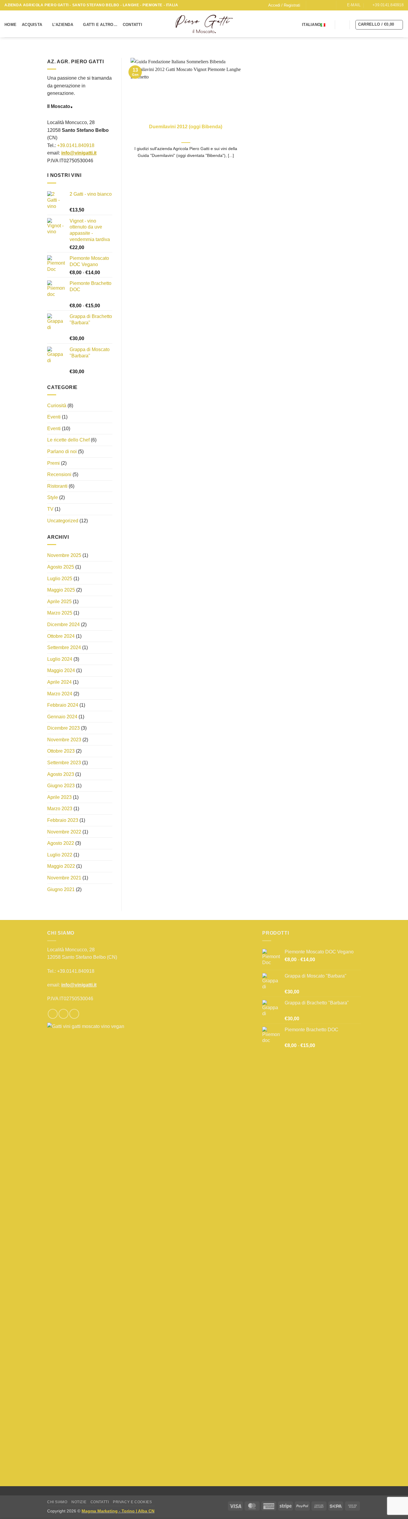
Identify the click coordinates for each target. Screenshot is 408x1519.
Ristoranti (57, 486)
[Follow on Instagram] (317, 5)
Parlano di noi (62, 451)
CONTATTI (132, 24)
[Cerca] (342, 24)
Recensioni (59, 474)
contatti (100, 1502)
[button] (284, 5)
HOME (10, 24)
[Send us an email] (322, 5)
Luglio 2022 (59, 854)
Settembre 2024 (64, 647)
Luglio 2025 (59, 578)
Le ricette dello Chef (68, 440)
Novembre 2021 (64, 877)
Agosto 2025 (60, 566)
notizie (78, 1502)
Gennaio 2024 (62, 716)
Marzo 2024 (59, 693)
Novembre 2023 (64, 739)
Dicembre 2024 (63, 624)
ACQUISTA (32, 24)
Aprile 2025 (59, 601)
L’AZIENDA (62, 24)
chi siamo (57, 1502)
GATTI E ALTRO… (100, 24)
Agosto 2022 (60, 843)
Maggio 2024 (61, 670)
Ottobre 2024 (61, 636)
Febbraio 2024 (62, 705)
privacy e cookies (132, 1502)
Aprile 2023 (59, 797)
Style (52, 497)
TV (50, 509)
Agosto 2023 (60, 774)
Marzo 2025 (59, 613)
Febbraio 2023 (62, 820)
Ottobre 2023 (61, 751)
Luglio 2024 (59, 659)
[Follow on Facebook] (311, 5)
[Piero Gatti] (204, 24)
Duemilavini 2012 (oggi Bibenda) (185, 126)
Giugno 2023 (61, 785)
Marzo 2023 (59, 808)
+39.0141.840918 (75, 145)
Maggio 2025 (61, 589)
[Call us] (328, 5)
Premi (53, 463)
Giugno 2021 (61, 889)
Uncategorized (62, 520)
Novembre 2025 (64, 555)
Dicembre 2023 (63, 728)
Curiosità (56, 405)
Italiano (311, 24)
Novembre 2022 (64, 831)
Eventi (54, 416)
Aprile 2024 (59, 682)
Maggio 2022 (61, 866)
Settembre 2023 (64, 762)
